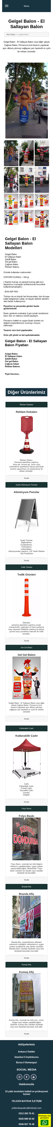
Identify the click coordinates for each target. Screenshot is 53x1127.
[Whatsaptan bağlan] (44, 1122)
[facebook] (26, 1077)
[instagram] (19, 1077)
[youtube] (34, 1077)
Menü (26, 6)
